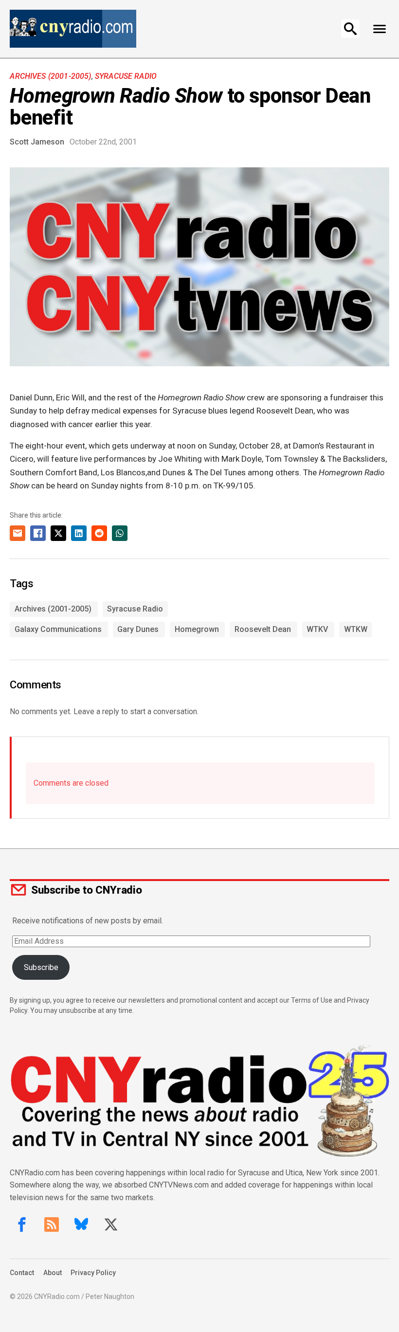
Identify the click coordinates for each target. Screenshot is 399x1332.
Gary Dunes (138, 629)
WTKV (317, 629)
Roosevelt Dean (263, 629)
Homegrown (197, 629)
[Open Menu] (379, 28)
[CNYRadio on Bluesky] (81, 1224)
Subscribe (41, 967)
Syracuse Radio (126, 76)
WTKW (355, 629)
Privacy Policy (93, 1273)
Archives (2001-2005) (50, 76)
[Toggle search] (350, 28)
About (52, 1273)
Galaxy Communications (58, 629)
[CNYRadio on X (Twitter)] (111, 1224)
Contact (22, 1273)
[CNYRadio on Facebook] (22, 1224)
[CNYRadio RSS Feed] (51, 1224)
